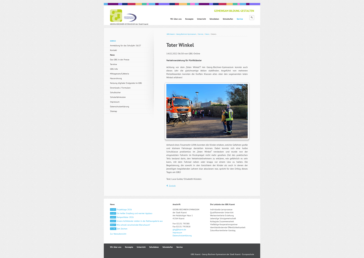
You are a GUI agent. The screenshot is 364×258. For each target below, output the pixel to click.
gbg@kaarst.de (179, 229)
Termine (113, 64)
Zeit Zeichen (118, 228)
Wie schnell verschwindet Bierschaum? (130, 225)
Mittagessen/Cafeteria (119, 73)
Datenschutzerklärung (119, 106)
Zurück (172, 185)
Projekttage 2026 (121, 209)
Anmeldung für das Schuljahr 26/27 (125, 45)
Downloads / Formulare (120, 87)
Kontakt (113, 50)
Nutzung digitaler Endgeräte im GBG (126, 83)
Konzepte (129, 247)
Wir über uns (115, 247)
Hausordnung (116, 78)
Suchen (252, 18)
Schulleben (154, 247)
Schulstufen (168, 247)
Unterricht (141, 247)
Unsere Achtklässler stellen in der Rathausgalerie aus (136, 221)
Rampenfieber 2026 (122, 217)
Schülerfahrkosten (118, 97)
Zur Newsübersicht (118, 234)
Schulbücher (115, 92)
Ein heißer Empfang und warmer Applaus (131, 213)
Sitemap (113, 111)
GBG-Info (114, 69)
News (207, 34)
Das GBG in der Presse (119, 59)
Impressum (114, 102)
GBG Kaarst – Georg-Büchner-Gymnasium (181, 34)
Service (200, 34)
